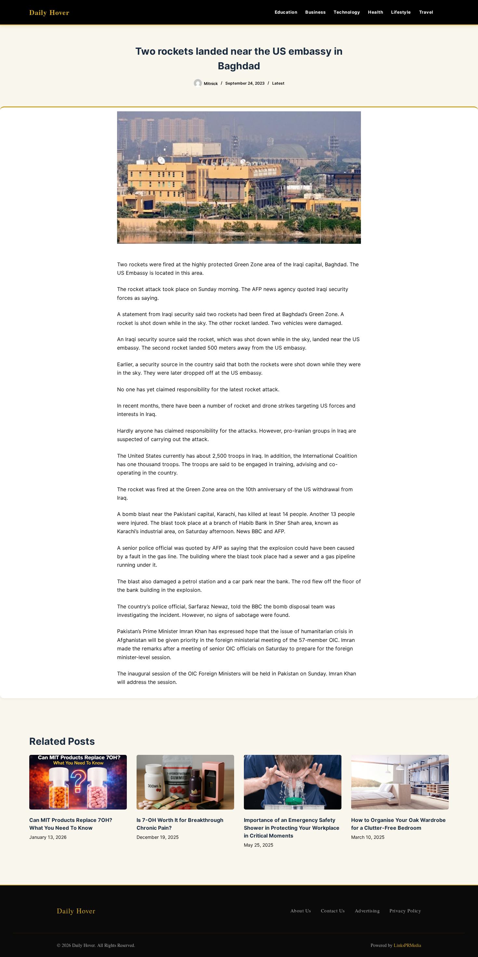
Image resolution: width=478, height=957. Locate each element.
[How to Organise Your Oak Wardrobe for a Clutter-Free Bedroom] (400, 782)
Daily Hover (49, 12)
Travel (426, 12)
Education (286, 12)
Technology (347, 12)
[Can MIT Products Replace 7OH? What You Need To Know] (78, 782)
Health (375, 12)
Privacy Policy (405, 910)
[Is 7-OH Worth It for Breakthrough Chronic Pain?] (185, 782)
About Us (300, 910)
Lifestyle (401, 12)
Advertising (367, 910)
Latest (278, 83)
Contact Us (333, 910)
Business (315, 12)
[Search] (446, 12)
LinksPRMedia (407, 945)
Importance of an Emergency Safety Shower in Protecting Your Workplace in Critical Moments (291, 828)
